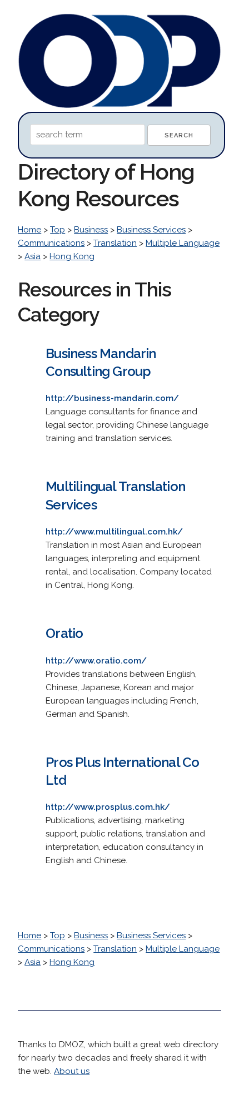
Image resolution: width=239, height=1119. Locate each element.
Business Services (151, 230)
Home (29, 230)
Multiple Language (183, 243)
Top (57, 230)
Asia (32, 256)
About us (71, 1071)
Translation (115, 243)
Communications (51, 243)
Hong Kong (71, 256)
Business (91, 230)
